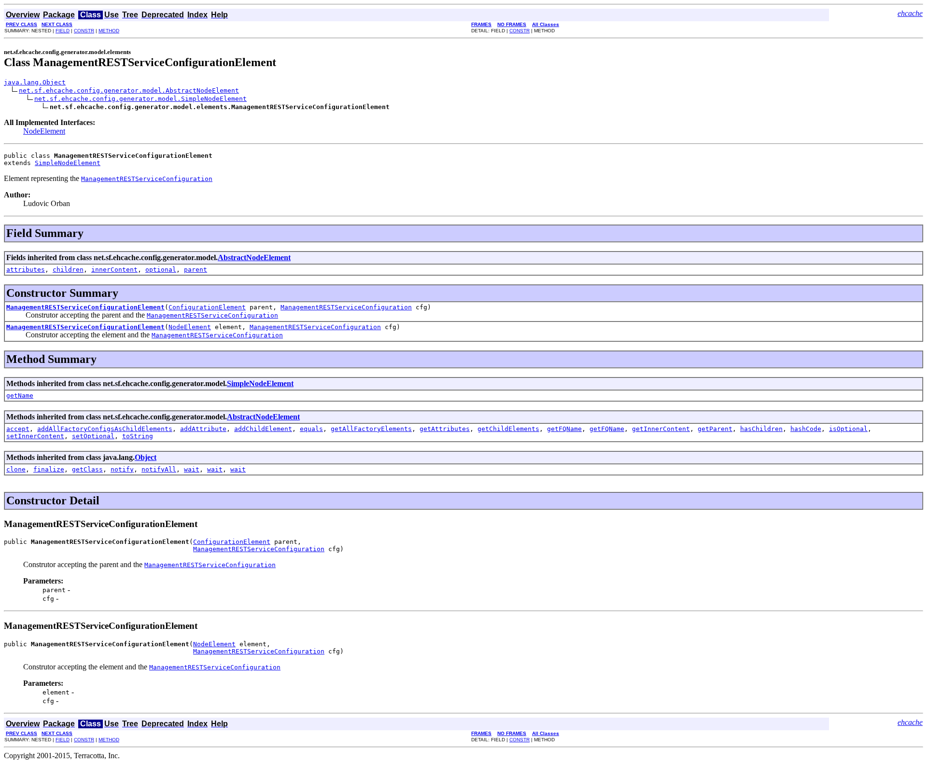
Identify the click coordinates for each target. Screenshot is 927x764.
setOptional (93, 436)
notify (122, 469)
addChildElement (263, 428)
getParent (715, 428)
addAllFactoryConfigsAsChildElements (104, 428)
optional (160, 269)
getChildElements (508, 428)
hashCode (805, 428)
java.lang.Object (35, 82)
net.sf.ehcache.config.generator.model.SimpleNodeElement (140, 98)
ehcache (910, 13)
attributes (25, 269)
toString (137, 436)
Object (145, 457)
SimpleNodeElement (67, 163)
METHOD (108, 30)
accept (17, 428)
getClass (87, 469)
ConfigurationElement (207, 307)
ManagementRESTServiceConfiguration (346, 307)
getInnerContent (661, 428)
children (68, 269)
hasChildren (761, 428)
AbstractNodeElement (254, 257)
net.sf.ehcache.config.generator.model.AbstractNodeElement (129, 90)
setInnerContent (35, 436)
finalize (48, 469)
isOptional (848, 428)
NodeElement (44, 131)
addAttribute (203, 428)
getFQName (564, 428)
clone (16, 469)
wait (191, 469)
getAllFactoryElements (371, 428)
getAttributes (445, 428)
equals (311, 428)
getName (19, 395)
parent (195, 269)
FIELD (63, 30)
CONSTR (84, 30)
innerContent (114, 269)
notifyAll (158, 469)
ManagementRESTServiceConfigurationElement (85, 307)
